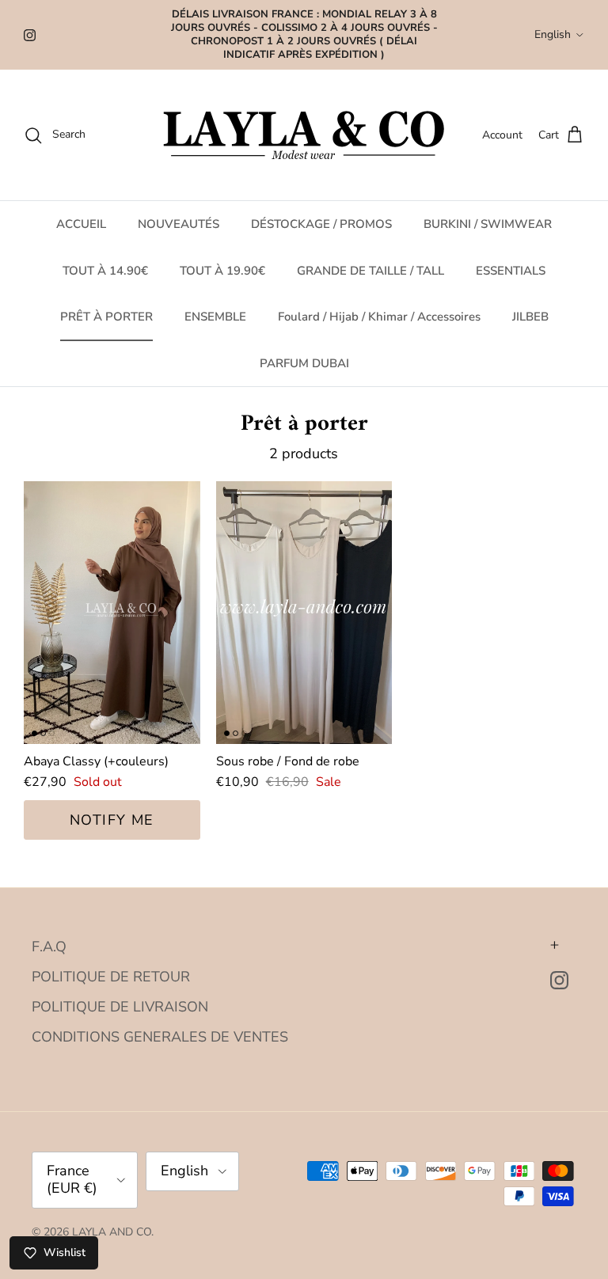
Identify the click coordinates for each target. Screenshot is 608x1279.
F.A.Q (49, 946)
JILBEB (530, 316)
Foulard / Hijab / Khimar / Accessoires (379, 316)
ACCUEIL (81, 224)
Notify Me (112, 819)
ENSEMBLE (215, 316)
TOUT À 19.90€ (222, 271)
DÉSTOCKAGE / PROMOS (321, 224)
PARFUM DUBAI (304, 363)
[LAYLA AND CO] (304, 134)
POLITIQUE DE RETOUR (111, 976)
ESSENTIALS (510, 271)
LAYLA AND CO (111, 1231)
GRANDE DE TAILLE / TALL (370, 271)
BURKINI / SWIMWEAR (488, 224)
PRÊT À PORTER (106, 316)
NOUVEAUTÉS (178, 224)
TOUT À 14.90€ (105, 271)
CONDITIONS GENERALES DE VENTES (160, 1036)
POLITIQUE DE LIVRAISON (120, 1006)
